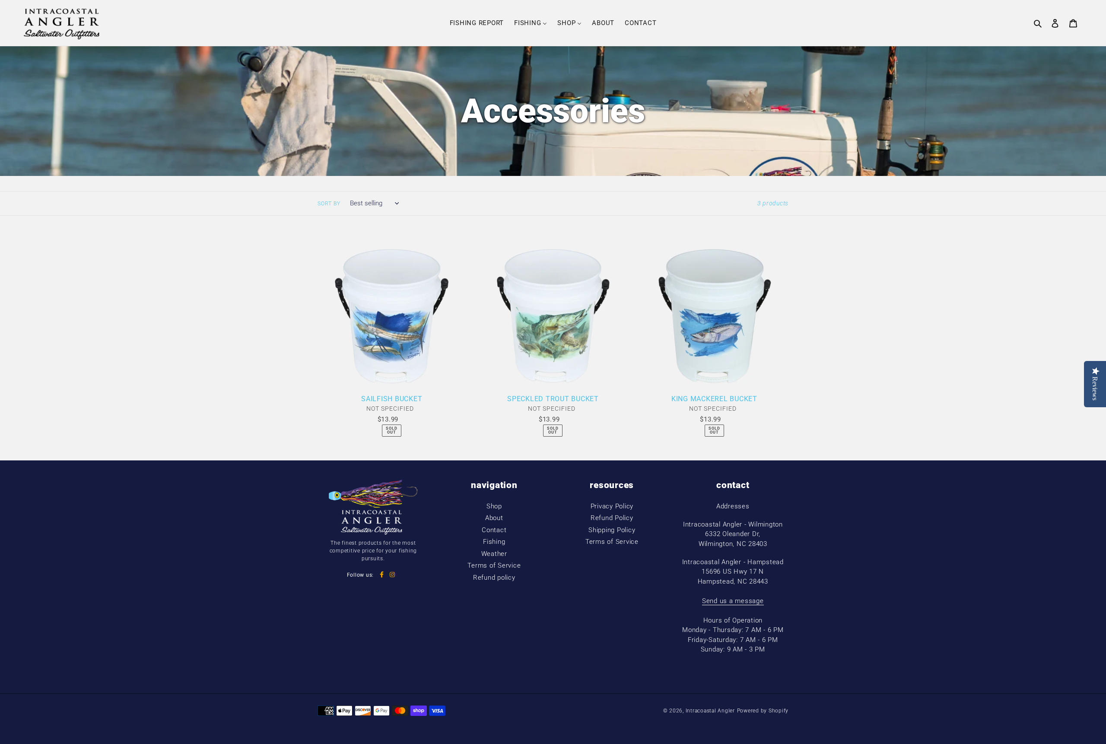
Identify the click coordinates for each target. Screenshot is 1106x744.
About (494, 518)
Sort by (329, 204)
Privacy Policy (612, 506)
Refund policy (494, 577)
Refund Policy (612, 518)
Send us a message (733, 601)
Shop (494, 506)
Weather (494, 554)
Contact (494, 530)
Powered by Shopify (763, 711)
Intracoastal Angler (710, 711)
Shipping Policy (611, 530)
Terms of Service (494, 565)
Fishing (494, 542)
